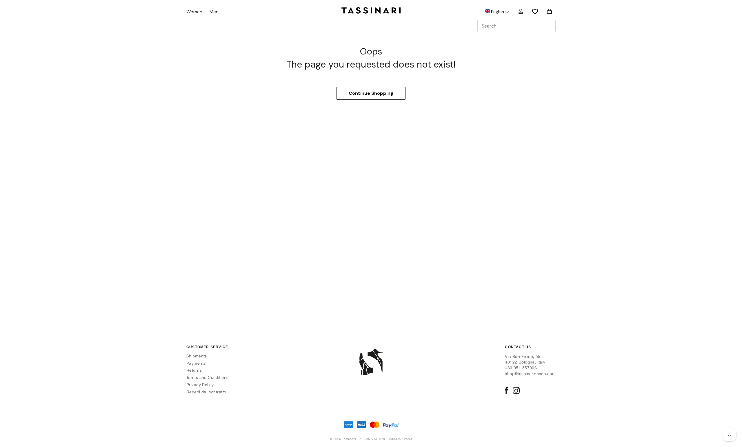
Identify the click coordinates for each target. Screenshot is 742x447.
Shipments (196, 356)
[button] (496, 11)
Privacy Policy (200, 384)
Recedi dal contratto (206, 392)
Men (214, 12)
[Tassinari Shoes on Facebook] (506, 391)
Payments (195, 363)
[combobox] (516, 26)
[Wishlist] (535, 11)
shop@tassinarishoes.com (530, 373)
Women (194, 12)
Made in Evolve (400, 439)
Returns (194, 370)
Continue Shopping (371, 93)
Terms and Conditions (207, 377)
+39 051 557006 (521, 368)
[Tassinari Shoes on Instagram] (516, 391)
